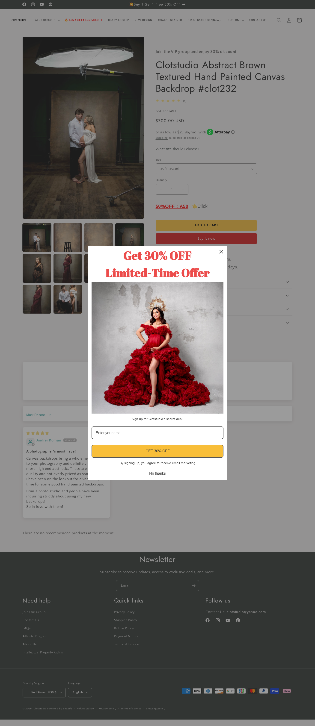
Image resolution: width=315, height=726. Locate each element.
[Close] (221, 251)
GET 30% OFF (158, 451)
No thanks (157, 473)
